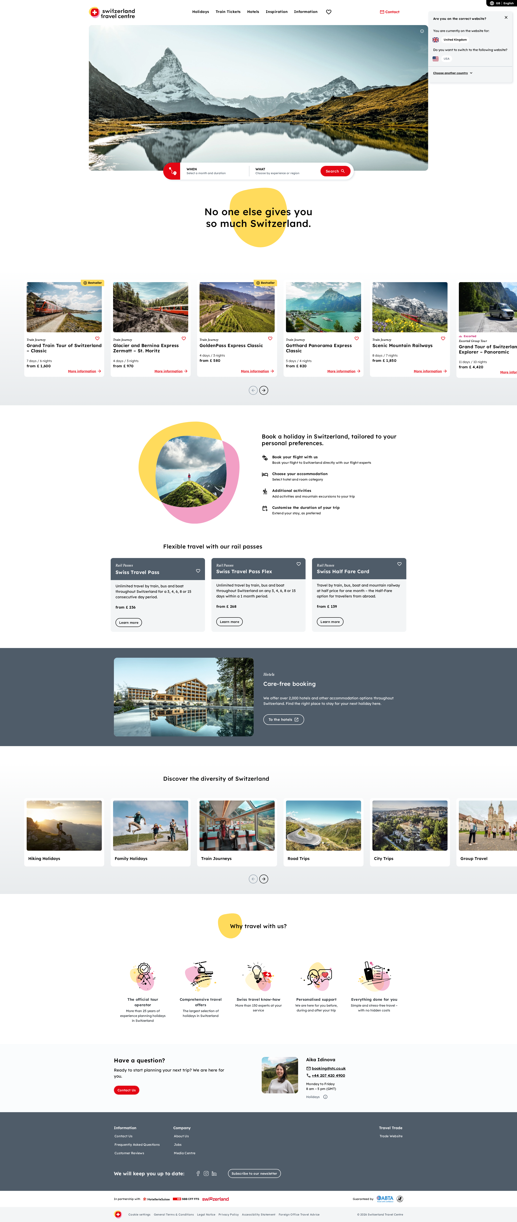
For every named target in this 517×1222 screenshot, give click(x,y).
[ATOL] (400, 1199)
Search (332, 171)
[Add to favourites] (97, 338)
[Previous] (253, 390)
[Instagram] (206, 1173)
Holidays (313, 1097)
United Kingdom (455, 39)
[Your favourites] (329, 12)
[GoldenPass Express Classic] (237, 328)
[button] (214, 171)
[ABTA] (385, 1199)
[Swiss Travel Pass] (158, 595)
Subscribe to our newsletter (254, 1173)
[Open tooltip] (422, 31)
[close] (506, 17)
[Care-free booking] (258, 697)
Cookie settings (139, 1214)
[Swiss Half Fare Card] (359, 595)
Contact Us (127, 1090)
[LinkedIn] (214, 1173)
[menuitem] (200, 11)
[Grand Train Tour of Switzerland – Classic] (64, 328)
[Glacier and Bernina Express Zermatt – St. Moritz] (151, 328)
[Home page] (112, 12)
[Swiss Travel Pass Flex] (258, 595)
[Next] (263, 390)
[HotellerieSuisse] (156, 1199)
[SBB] (186, 1199)
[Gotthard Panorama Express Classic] (324, 328)
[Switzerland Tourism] (215, 1199)
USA (447, 58)
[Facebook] (198, 1173)
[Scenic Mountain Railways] (410, 328)
